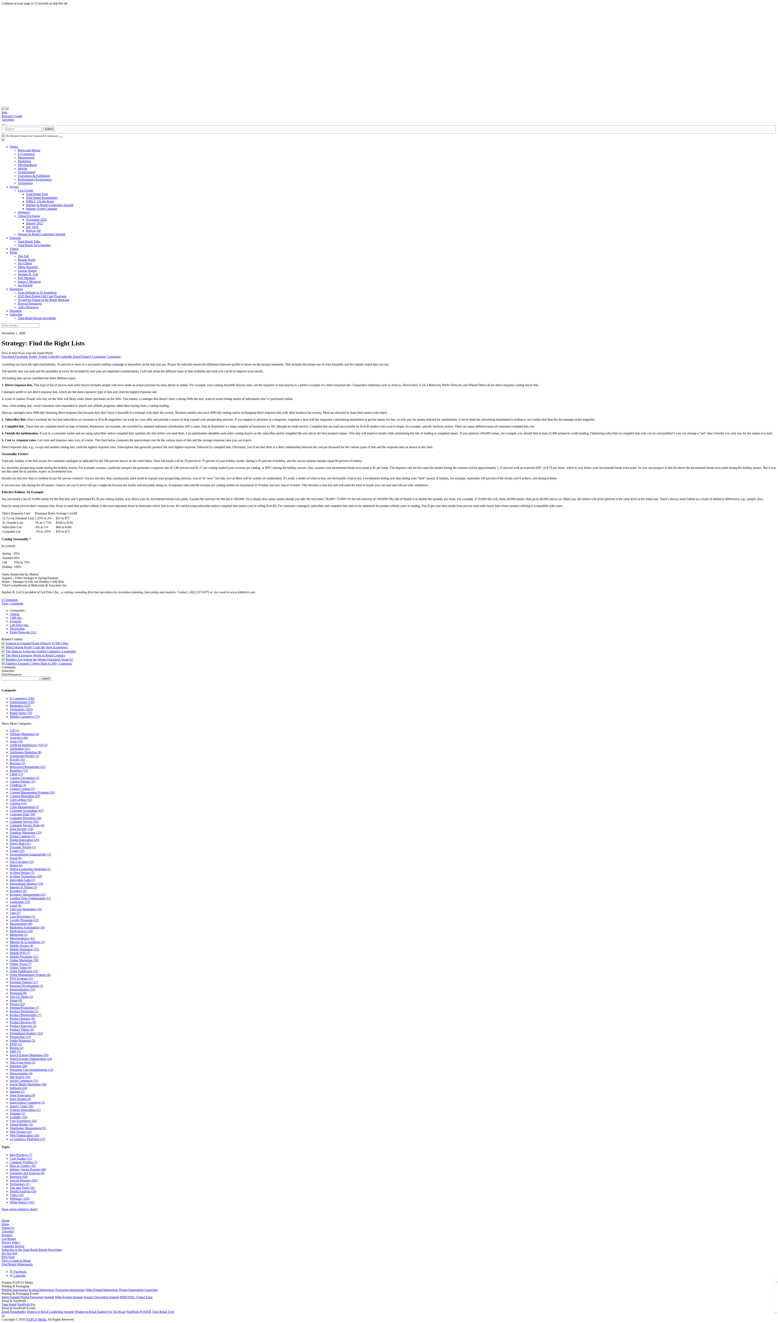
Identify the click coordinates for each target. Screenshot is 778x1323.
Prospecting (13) (20, 1037)
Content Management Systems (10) (32, 792)
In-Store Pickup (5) (22, 872)
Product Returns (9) (22, 1018)
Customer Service (13, 1246)
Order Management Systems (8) (30, 975)
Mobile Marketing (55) (24, 949)
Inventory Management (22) (28, 894)
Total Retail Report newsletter (37, 318)
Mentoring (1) (19, 934)
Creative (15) (18, 803)
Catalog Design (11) (22, 781)
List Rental (9, 1239)
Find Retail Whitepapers (17, 1264)
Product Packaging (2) (24, 1011)
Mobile (22, 168)
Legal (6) (15, 905)
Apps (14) (16, 741)
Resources (16, 289)
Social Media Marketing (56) (28, 1084)
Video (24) (17, 1195)
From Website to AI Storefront (37, 292)
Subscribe (16, 314)
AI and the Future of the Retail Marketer (43, 300)
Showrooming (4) (21, 1073)
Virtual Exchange (29, 216)
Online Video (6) (20, 967)
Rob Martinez (26, 278)
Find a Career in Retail (16, 1260)
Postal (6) (16, 1000)
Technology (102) (21, 709)
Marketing (24, 161)
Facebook (19, 1271)
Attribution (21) (20, 748)
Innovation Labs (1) (22, 880)
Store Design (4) (20, 1099)
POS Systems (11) (21, 978)
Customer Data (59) (22, 814)
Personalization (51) (22, 989)
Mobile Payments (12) (24, 956)
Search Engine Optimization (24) (31, 1059)
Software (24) (18, 1088)
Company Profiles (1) (23, 1162)
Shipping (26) (18, 1066)
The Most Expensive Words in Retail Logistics (35, 655)
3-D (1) (14, 730)
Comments (114, 356)
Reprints (7, 1235)
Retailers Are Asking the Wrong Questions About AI (39, 659)
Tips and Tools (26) (22, 1187)
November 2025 (36, 219)
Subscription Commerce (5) (27, 1102)
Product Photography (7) (25, 1015)
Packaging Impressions (70, 1290)
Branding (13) (19, 770)
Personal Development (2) (26, 986)
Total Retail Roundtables (42, 197)
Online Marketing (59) (24, 960)
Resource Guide (12, 116)
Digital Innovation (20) (24, 840)
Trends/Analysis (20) (23, 1191)
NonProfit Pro (26, 1304)
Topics (14, 146)
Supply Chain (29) (21, 1106)
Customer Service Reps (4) (27, 825)
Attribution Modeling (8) (25, 752)
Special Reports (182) (23, 1180)
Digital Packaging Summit (37, 1297)
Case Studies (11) (21, 1158)
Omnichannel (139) (22, 702)
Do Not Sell (9, 1253)
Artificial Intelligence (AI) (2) (28, 745)
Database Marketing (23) (26, 832)
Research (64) (19, 1176)
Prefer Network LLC (23, 632)
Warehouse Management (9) (28, 1128)
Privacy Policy (11, 1242)
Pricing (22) (17, 1004)
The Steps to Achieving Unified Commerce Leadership (41, 651)
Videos (14, 249)
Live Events (25, 190)
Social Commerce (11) (24, 1080)
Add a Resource (28, 307)
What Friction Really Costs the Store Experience (37, 647)
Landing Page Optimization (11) (30, 898)
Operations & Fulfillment (34, 176)
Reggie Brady (27, 259)
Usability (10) (18, 1117)
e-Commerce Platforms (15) (27, 1139)
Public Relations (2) (22, 1040)
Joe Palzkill (25, 285)
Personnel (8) (18, 993)
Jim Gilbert (25, 263)
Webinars (24, 212)
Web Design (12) (21, 1131)
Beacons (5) (17, 763)
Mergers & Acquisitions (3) (27, 942)
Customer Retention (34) (25, 818)
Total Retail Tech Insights (34, 245)
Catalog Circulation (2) (24, 778)
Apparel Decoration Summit (101, 1297)
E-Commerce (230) (22, 698)
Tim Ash (23, 256)
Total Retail (9, 1304)
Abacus (14, 614)
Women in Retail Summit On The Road (100, 1311)
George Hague (27, 270)
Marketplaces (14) (21, 931)
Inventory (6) (18, 891)
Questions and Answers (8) (27, 1173)
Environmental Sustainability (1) (30, 854)
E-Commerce (26, 154)
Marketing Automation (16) (27, 927)
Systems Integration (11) (25, 1110)
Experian (15, 621)
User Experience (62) (23, 1121)
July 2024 (32, 227)
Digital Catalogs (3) (22, 836)
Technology (25, 183)
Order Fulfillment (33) (24, 971)
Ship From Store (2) (22, 1062)
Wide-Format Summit (68, 1297)
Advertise (8, 119)
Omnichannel (26, 172)
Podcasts (15, 238)
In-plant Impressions (42, 1290)
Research (15, 311)
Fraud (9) (16, 858)
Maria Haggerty (28, 267)
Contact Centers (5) (22, 789)
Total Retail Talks (29, 241)
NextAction (17, 628)
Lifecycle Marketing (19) (26, 909)
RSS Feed (8, 1257)
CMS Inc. (16, 617)
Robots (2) (16, 1048)
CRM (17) (16, 774)
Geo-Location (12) (22, 861)
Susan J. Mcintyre (29, 281)
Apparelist (150, 1290)
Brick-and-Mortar (29, 150)
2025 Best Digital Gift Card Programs (42, 296)
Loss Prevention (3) (22, 916)
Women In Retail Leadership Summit (49, 205)
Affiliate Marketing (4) (24, 734)
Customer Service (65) (24, 821)
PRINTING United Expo (136, 1297)
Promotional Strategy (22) (26, 1033)
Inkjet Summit (11, 1297)
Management (26, 157)
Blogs (13, 252)
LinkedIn (19, 1275)
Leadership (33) (20, 902)
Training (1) (17, 1113)
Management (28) (21, 924)
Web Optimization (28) (24, 1135)
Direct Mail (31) (20, 843)
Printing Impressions (15, 1290)
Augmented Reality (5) (24, 756)
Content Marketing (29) (25, 796)
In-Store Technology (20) (26, 876)
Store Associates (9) (22, 1095)
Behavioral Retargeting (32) (27, 767)
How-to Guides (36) (23, 1166)
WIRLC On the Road (40, 201)
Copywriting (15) (21, 799)
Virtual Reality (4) (21, 1124)
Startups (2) (17, 1091)
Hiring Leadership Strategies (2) (30, 869)
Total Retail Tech (37, 194)
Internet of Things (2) (23, 887)
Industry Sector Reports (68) (28, 1169)
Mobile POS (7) (20, 953)
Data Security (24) (21, 829)
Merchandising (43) (22, 938)
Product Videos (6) (22, 1029)
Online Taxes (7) (20, 964)
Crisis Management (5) (24, 807)
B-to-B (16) (17, 759)
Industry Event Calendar (41, 208)
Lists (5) (15, 913)
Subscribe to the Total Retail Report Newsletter (32, 1249)
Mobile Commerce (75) (25, 716)
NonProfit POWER (138, 1311)
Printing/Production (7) (24, 1007)
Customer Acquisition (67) (27, 810)
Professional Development (34, 179)
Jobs (4, 112)
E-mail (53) (17, 851)
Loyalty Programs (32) (24, 920)
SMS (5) (15, 1051)
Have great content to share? (20, 1209)
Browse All (33, 230)
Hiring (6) (16, 865)
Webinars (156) (19, 1198)
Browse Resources (30, 303)
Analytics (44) (19, 737)
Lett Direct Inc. (19, 625)
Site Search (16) (20, 1077)
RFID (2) (16, 1044)
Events (14, 187)
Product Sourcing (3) (23, 1026)
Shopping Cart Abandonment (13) (31, 1069)
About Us (8, 1228)
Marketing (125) (20, 705)
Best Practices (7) (21, 1155)
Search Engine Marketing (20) (29, 1055)
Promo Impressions (131, 1290)
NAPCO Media (36, 1319)
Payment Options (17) (24, 982)
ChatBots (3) (18, 785)
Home (6, 1220)
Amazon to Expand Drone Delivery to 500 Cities (36, 643)
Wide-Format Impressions (101, 1290)
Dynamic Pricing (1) (23, 847)
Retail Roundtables (14, 1311)
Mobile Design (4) (21, 945)
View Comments (12, 603)
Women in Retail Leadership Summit (50, 1311)
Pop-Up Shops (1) (21, 996)
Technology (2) (19, 1184)
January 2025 (34, 223)
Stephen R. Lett (28, 274)
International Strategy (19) (26, 883)
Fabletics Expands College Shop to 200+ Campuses (39, 663)
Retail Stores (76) (21, 713)
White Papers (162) (22, 1202)
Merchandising (27, 165)
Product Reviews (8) (23, 1022)
